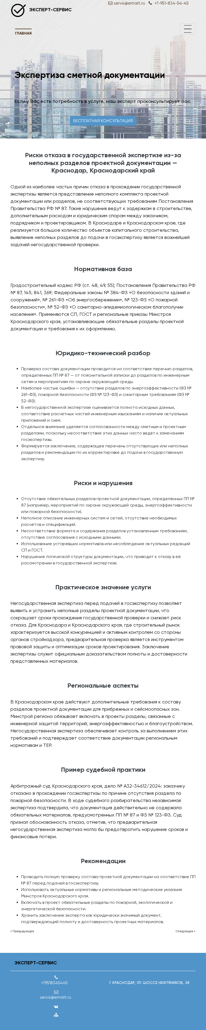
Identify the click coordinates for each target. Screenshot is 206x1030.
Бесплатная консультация (103, 120)
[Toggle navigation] (187, 29)
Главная (23, 33)
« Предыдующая (22, 931)
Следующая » (185, 931)
